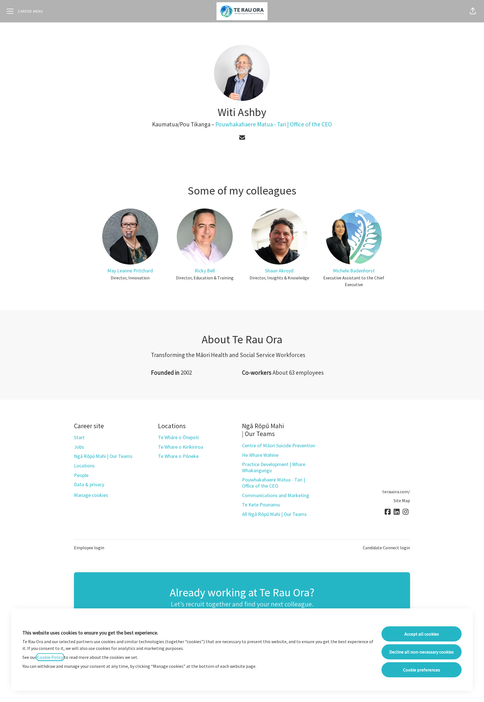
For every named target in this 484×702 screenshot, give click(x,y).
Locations (84, 465)
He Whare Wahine (260, 455)
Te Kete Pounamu (261, 504)
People (81, 475)
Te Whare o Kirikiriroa (180, 447)
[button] (473, 11)
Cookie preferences (421, 670)
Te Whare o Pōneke (178, 456)
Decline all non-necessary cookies (421, 652)
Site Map (402, 500)
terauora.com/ (396, 491)
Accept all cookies (421, 634)
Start (79, 437)
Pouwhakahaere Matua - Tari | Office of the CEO (273, 124)
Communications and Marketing (275, 495)
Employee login (89, 547)
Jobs (79, 447)
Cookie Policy (50, 657)
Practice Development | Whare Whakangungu (273, 467)
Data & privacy (89, 484)
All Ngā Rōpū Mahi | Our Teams (274, 514)
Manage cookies (91, 495)
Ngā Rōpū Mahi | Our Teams (103, 456)
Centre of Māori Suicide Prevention (278, 445)
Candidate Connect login (386, 547)
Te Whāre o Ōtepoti (178, 437)
